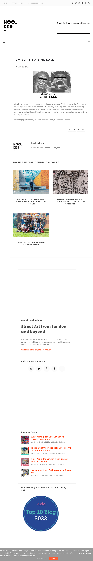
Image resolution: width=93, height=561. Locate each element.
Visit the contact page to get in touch (36, 350)
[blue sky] (62, 369)
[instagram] (79, 3)
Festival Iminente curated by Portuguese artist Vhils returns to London (70, 202)
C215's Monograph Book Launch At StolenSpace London (47, 438)
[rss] (88, 3)
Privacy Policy (17, 3)
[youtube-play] (82, 3)
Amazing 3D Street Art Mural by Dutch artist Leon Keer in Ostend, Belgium (31, 202)
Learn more (41, 558)
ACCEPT (53, 558)
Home (5, 3)
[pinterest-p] (76, 3)
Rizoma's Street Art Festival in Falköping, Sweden (31, 244)
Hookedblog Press (35, 3)
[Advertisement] (46, 293)
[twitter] (72, 3)
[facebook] (85, 3)
